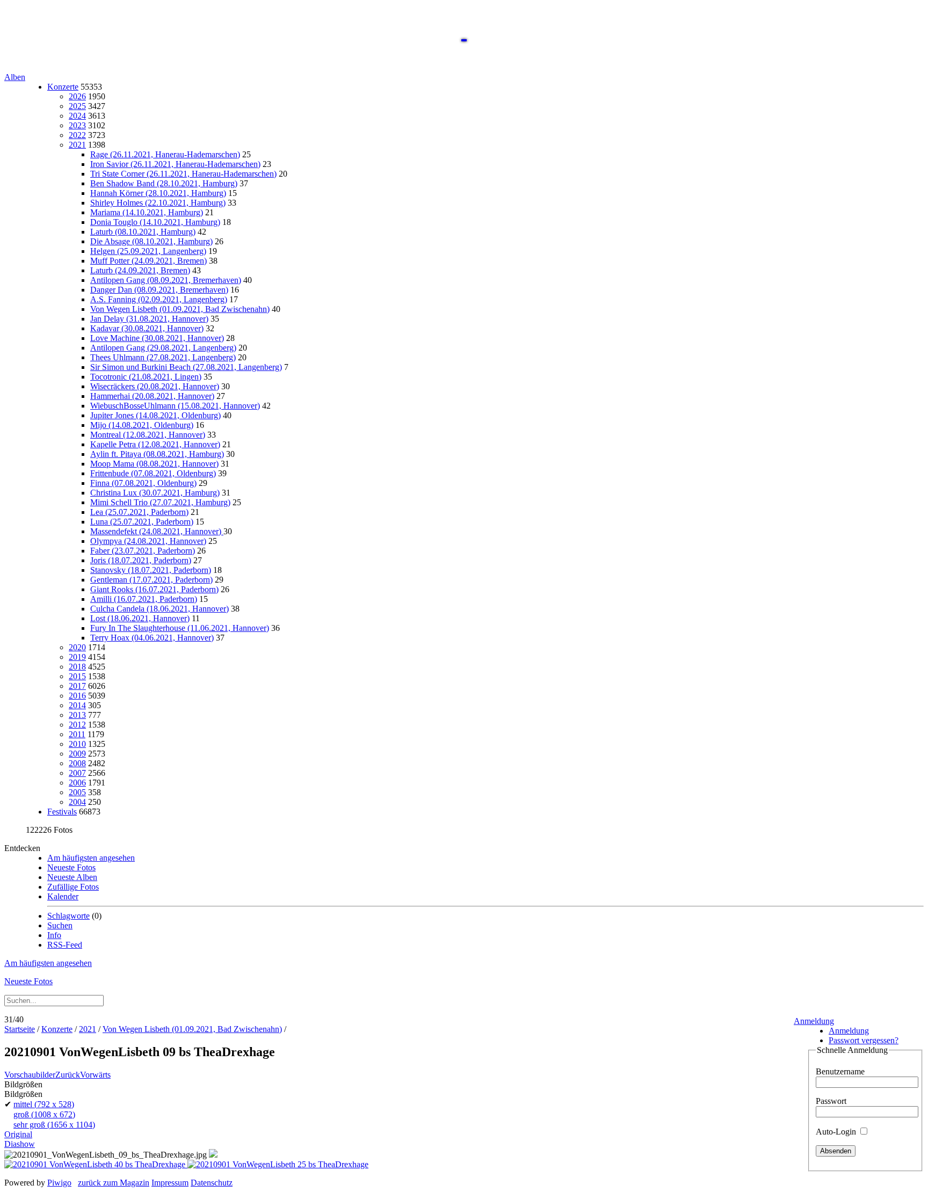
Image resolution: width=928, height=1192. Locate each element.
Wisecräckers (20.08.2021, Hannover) (154, 386)
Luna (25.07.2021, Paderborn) (141, 521)
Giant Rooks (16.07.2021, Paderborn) (154, 589)
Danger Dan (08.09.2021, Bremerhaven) (159, 289)
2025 (77, 106)
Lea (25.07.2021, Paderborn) (139, 512)
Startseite (19, 1029)
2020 (77, 647)
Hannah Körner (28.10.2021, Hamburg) (158, 193)
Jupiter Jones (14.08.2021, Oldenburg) (155, 415)
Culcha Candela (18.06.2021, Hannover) (159, 608)
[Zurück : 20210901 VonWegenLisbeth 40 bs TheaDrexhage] (95, 1164)
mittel (43, 1104)
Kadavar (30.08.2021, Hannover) (147, 328)
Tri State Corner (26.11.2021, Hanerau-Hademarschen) (183, 173)
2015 (77, 676)
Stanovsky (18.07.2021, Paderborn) (150, 570)
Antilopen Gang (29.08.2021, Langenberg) (163, 347)
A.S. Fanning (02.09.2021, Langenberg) (158, 299)
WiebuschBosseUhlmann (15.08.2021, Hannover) (175, 405)
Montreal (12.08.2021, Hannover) (147, 434)
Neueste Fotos (71, 867)
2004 (77, 801)
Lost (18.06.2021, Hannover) (140, 618)
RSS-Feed (64, 944)
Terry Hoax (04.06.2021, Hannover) (152, 637)
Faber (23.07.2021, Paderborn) (142, 550)
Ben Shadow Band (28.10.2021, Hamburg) (163, 183)
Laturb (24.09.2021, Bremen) (140, 270)
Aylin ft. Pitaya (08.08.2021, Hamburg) (157, 454)
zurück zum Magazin (113, 1182)
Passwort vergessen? (863, 1040)
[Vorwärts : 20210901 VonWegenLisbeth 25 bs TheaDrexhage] (277, 1164)
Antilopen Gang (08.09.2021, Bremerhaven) (165, 280)
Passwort (831, 1101)
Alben (14, 77)
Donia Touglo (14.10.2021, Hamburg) (155, 222)
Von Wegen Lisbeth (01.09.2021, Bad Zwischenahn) (180, 309)
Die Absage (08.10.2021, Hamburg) (151, 241)
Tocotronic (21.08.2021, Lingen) (145, 376)
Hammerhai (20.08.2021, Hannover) (152, 396)
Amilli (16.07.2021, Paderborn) (143, 599)
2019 (77, 657)
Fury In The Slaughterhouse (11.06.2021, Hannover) (179, 628)
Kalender (62, 896)
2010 (77, 743)
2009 (77, 753)
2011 (77, 734)
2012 (77, 724)
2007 (77, 772)
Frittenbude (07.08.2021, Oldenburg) (153, 473)
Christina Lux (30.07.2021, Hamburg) (155, 492)
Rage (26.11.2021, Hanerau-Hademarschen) (165, 154)
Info (54, 935)
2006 (77, 782)
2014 (77, 705)
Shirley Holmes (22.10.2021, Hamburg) (158, 202)
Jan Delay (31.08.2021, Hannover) (149, 318)
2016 (77, 695)
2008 (77, 763)
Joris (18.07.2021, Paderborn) (140, 560)
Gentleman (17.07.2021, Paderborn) (151, 579)
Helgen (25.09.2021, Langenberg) (148, 251)
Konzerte (62, 86)
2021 (77, 144)
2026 (77, 96)
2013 (77, 714)
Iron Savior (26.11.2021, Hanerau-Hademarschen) (175, 164)
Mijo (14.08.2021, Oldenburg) (141, 425)
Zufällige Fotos (73, 886)
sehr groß (54, 1124)
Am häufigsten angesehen (91, 857)
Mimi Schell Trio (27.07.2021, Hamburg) (160, 502)
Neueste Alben (72, 877)
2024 (77, 115)
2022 (77, 135)
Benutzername (840, 1071)
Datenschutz (212, 1182)
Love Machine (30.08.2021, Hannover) (157, 338)
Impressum (170, 1182)
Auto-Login (837, 1131)
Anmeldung (814, 1021)
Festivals (62, 811)
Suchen (60, 925)
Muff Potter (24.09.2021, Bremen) (148, 260)
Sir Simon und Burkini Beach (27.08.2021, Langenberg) (186, 367)
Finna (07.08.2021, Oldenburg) (143, 483)
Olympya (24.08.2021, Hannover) (148, 541)
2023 (77, 125)
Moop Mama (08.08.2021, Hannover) (154, 463)
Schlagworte (68, 915)
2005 (77, 792)
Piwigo (59, 1182)
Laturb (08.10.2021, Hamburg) (142, 231)
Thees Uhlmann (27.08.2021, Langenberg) (163, 357)
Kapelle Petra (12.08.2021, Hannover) (155, 444)
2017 (77, 686)
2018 (77, 666)
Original (18, 1134)
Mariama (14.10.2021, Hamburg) (146, 212)
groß (44, 1114)
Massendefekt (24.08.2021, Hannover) (156, 531)
